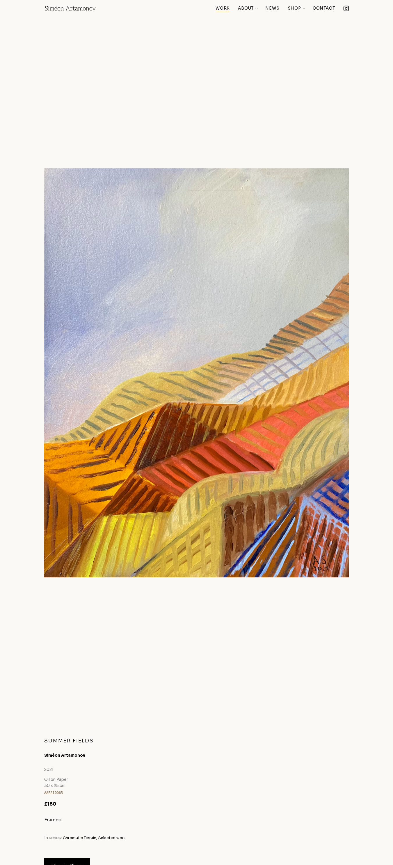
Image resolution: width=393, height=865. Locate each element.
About (246, 8)
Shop (294, 8)
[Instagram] (346, 8)
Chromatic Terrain (79, 838)
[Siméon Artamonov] (70, 9)
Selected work (112, 838)
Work (223, 8)
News (272, 8)
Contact (324, 8)
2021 (49, 769)
